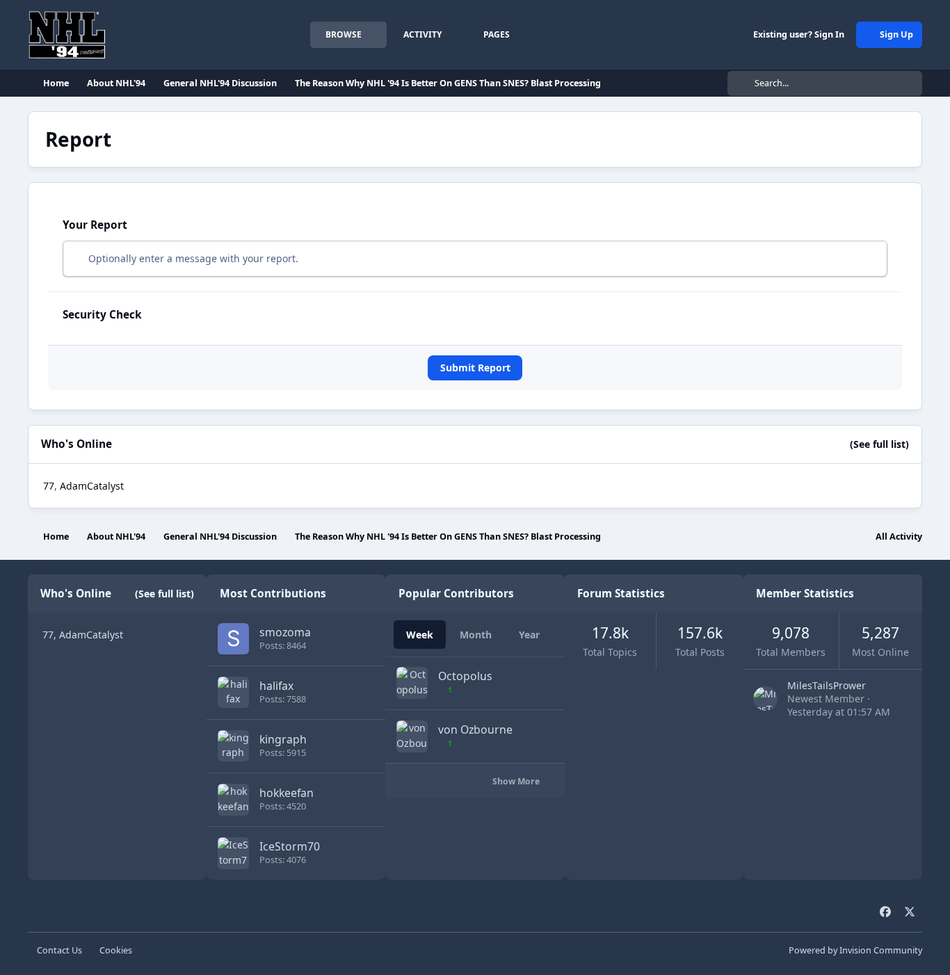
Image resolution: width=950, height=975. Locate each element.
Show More (517, 781)
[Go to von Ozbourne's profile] (412, 736)
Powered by (855, 950)
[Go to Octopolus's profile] (412, 682)
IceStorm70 (289, 846)
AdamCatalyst (92, 485)
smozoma (285, 632)
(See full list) (879, 444)
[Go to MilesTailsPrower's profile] (765, 698)
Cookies (115, 950)
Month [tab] (476, 634)
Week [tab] (419, 634)
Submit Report (475, 367)
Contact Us (59, 950)
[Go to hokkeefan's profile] (233, 799)
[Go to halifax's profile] (233, 692)
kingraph (283, 739)
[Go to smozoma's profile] (233, 638)
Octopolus (465, 676)
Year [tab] (529, 634)
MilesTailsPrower (826, 685)
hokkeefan (286, 792)
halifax (276, 685)
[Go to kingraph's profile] (233, 746)
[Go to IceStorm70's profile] (233, 853)
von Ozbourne (475, 729)
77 (48, 485)
